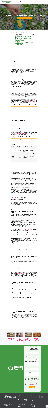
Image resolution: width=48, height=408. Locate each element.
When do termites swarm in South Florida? (21, 58)
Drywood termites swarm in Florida (25, 218)
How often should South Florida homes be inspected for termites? (23, 54)
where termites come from (31, 101)
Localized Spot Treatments (19, 46)
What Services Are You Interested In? (30, 361)
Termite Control (27, 1)
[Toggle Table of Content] (33, 34)
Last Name (34, 351)
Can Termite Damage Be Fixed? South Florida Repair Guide (28, 340)
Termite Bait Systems (18, 44)
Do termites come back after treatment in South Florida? (23, 57)
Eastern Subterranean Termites (19, 40)
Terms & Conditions (34, 384)
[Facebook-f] (39, 397)
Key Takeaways (17, 35)
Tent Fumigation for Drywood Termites (21, 45)
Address (26, 358)
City (33, 358)
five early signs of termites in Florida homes (27, 229)
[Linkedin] (41, 397)
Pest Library (37, 1)
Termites (13, 32)
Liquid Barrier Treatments (19, 43)
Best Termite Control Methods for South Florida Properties (24, 42)
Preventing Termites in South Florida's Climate (22, 48)
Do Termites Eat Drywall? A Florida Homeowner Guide (19, 339)
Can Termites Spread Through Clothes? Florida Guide (36, 340)
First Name (27, 351)
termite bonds (28, 268)
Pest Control (21, 1)
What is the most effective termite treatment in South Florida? (23, 52)
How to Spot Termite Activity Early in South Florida (22, 47)
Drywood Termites (18, 39)
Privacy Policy (29, 384)
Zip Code (37, 358)
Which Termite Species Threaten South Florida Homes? (23, 38)
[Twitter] (42, 397)
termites (17, 77)
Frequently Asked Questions (19, 51)
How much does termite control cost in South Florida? (23, 56)
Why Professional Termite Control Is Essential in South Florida (23, 50)
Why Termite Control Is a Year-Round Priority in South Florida (23, 37)
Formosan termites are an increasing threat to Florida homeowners (20, 133)
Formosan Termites (18, 41)
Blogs (32, 1)
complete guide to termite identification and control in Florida (27, 109)
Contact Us (41, 1)
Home (11, 32)
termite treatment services (21, 273)
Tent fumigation (33, 190)
